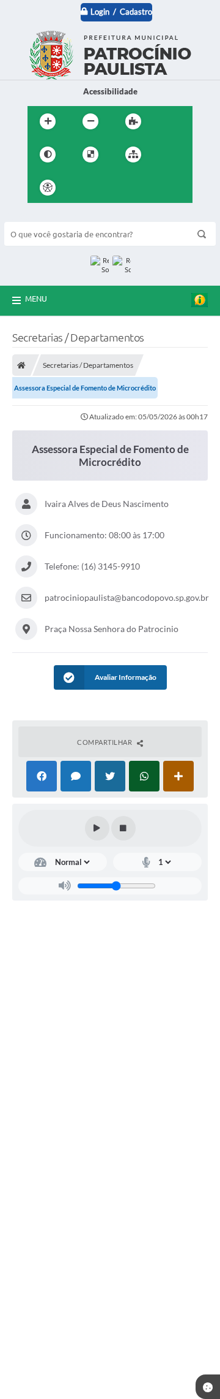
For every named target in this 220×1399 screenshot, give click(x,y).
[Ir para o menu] (109, 187)
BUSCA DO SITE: (40, 216)
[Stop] (123, 828)
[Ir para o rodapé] (163, 187)
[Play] (97, 828)
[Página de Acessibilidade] (48, 187)
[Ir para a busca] (136, 187)
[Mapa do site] (133, 154)
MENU (36, 298)
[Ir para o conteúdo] (82, 187)
